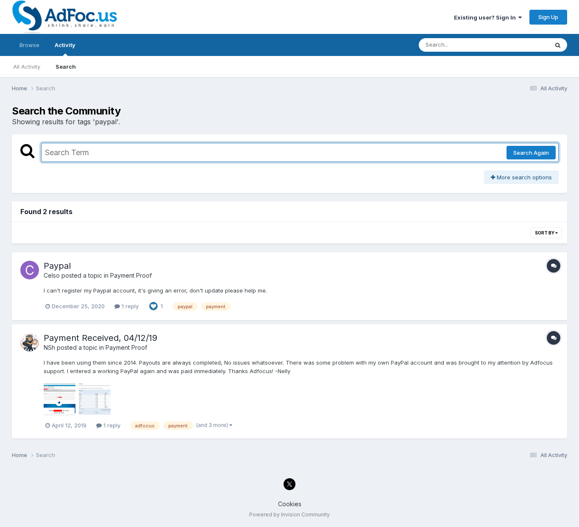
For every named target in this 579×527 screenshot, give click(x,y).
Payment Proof (131, 275)
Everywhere (522, 45)
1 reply (129, 306)
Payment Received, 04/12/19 (100, 338)
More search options (523, 177)
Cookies (289, 503)
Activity (65, 45)
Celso (52, 275)
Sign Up (548, 17)
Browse (29, 45)
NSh (49, 347)
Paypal (57, 266)
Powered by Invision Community (289, 514)
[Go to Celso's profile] (29, 270)
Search (66, 66)
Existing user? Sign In (486, 17)
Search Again (531, 152)
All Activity (26, 66)
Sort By (545, 232)
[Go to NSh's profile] (29, 342)
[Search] (557, 45)
